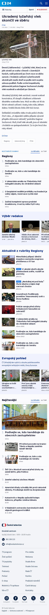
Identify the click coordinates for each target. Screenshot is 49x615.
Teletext (5, 566)
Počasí (4, 576)
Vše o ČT (5, 590)
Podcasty (5, 571)
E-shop (5, 581)
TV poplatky (7, 561)
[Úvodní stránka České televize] (12, 524)
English (4, 611)
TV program (7, 552)
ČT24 (3, 25)
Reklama (29, 557)
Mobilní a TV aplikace (10, 585)
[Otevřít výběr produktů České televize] (46, 3)
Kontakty (29, 590)
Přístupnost (30, 611)
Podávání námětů (32, 581)
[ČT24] (6, 3)
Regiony (7, 141)
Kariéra (28, 576)
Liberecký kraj (20, 141)
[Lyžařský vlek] (24, 44)
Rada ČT (28, 571)
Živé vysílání (7, 557)
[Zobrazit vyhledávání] (41, 3)
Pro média (29, 552)
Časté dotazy (30, 585)
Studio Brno (30, 561)
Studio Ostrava (31, 566)
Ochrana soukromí (16, 611)
